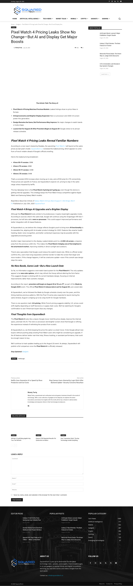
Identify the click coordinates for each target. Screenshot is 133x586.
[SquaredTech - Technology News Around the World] (27, 10)
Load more (104, 74)
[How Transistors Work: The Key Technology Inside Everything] (72, 428)
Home (13, 24)
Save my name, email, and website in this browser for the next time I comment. (40, 495)
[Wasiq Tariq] (12, 48)
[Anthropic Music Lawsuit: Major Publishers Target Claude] (93, 35)
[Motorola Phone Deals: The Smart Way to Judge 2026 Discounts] (93, 56)
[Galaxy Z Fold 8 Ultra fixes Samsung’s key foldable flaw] (16, 520)
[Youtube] (121, 1)
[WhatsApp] (40, 53)
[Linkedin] (115, 1)
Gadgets (18, 24)
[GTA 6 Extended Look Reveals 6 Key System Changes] (93, 66)
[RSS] (106, 563)
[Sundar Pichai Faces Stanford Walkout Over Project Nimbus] (16, 530)
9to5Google (21, 358)
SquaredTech (40, 204)
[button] (119, 18)
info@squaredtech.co (55, 575)
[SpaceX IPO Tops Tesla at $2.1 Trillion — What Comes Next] (16, 540)
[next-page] (15, 445)
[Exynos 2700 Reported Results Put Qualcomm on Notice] (47, 428)
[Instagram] (112, 1)
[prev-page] (12, 445)
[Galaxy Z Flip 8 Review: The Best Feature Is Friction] (93, 46)
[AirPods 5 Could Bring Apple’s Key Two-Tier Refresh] (22, 428)
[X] (118, 1)
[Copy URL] (45, 53)
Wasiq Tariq (18, 47)
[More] (49, 53)
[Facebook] (109, 1)
